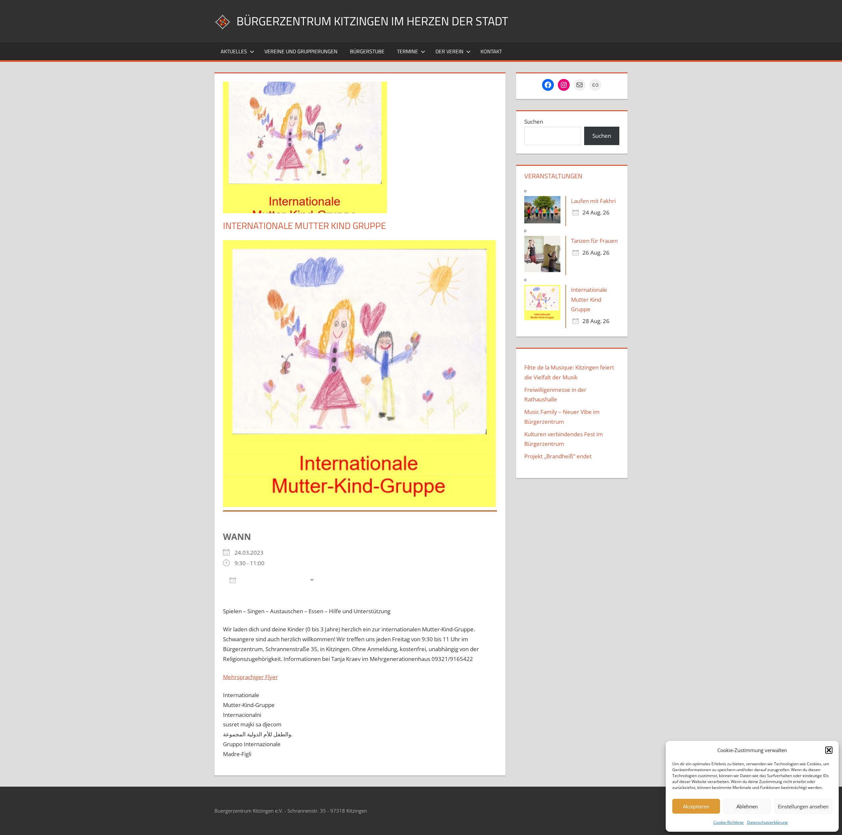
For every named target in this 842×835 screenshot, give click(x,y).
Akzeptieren (696, 806)
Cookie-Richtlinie (728, 822)
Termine (407, 51)
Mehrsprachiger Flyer (250, 677)
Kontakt (491, 51)
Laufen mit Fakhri (593, 201)
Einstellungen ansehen (803, 806)
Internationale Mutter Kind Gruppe (589, 299)
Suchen (533, 121)
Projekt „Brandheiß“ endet (558, 456)
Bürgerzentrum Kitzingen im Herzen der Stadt (372, 21)
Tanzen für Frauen (594, 240)
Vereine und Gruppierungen (300, 51)
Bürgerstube (367, 51)
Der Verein (449, 51)
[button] (829, 750)
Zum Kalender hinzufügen (272, 580)
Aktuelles (234, 51)
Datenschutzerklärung (767, 822)
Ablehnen (747, 806)
